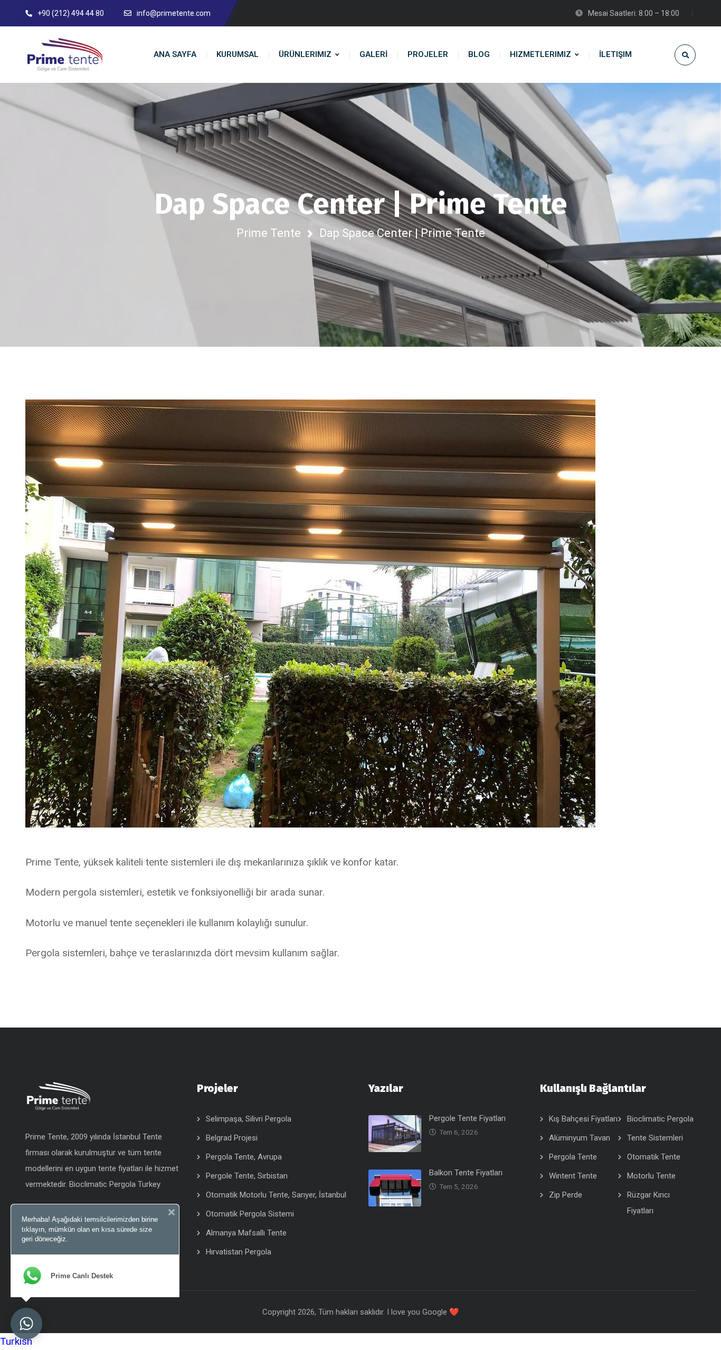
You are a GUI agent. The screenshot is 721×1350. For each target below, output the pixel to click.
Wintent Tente (573, 1176)
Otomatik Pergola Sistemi (250, 1214)
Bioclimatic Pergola (660, 1119)
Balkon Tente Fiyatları (465, 1172)
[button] (360, 1341)
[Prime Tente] (65, 54)
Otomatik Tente (653, 1157)
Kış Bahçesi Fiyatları (583, 1119)
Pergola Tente (573, 1157)
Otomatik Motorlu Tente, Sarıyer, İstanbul (276, 1195)
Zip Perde (565, 1195)
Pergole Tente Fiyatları (467, 1118)
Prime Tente (268, 233)
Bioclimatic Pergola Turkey (114, 1184)
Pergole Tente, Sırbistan (247, 1176)
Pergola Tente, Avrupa (244, 1157)
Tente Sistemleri (655, 1138)
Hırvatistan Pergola (238, 1252)
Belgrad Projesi (232, 1138)
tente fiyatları (121, 1168)
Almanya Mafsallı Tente (246, 1233)
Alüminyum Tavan (579, 1138)
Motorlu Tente (651, 1176)
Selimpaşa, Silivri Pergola (248, 1119)
